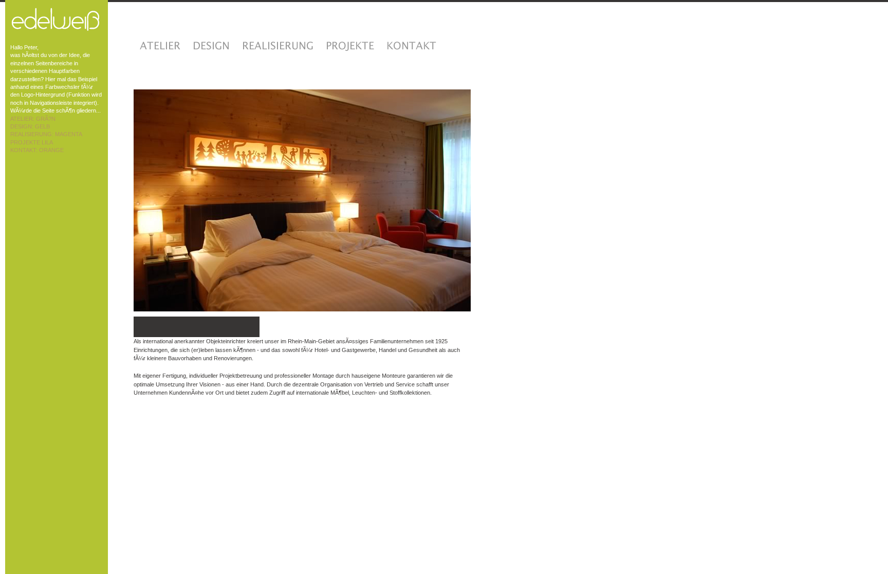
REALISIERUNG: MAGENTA (46, 134)
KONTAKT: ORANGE (37, 150)
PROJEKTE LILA (31, 142)
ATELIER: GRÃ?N (32, 119)
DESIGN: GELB (30, 126)
